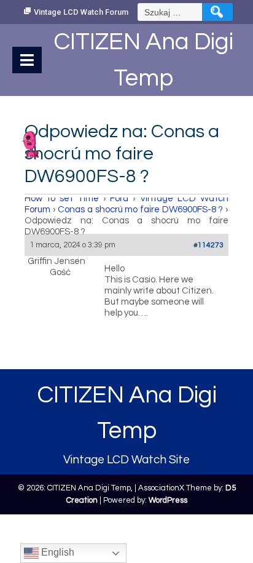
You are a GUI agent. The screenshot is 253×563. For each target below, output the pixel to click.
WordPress (168, 500)
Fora (119, 198)
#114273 (208, 245)
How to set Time (62, 198)
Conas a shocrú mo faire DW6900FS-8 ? (140, 209)
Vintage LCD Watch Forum (81, 12)
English (56, 552)
